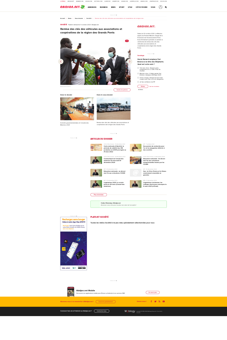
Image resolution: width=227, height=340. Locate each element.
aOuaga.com (88, 1)
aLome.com (107, 1)
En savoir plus (153, 292)
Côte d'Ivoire (141, 7)
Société (88, 18)
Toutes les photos (122, 90)
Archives (140, 89)
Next (129, 61)
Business (104, 7)
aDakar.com (124, 1)
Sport (121, 7)
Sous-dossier (79, 18)
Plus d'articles (99, 195)
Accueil (62, 18)
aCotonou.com (98, 1)
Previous (60, 61)
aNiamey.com (115, 1)
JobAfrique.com (154, 1)
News (113, 7)
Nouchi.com (163, 1)
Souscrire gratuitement (106, 301)
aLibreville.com (134, 1)
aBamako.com (79, 1)
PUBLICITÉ (113, 15)
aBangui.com (144, 1)
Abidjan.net (71, 1)
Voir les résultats (154, 86)
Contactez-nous (101, 311)
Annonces (92, 7)
